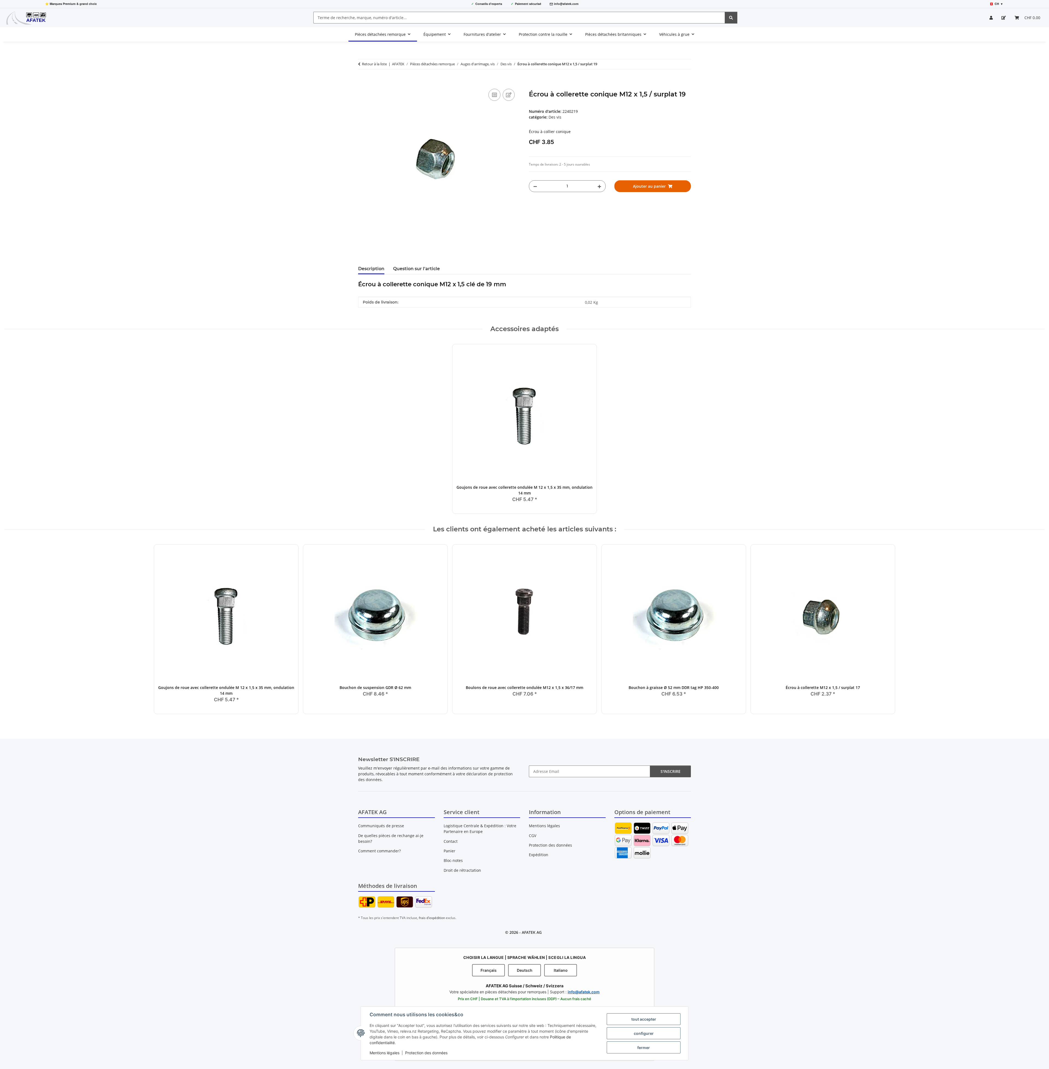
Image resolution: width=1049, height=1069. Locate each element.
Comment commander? (379, 850)
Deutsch (524, 970)
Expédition (538, 854)
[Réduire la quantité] (535, 186)
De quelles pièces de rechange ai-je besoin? (390, 838)
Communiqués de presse (381, 825)
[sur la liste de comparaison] (494, 95)
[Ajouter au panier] (362, 81)
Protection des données (426, 1052)
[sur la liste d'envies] (509, 95)
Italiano (561, 970)
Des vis (555, 117)
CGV (532, 835)
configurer (644, 1033)
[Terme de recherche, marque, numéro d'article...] (731, 17)
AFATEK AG (532, 932)
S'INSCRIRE (670, 771)
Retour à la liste (374, 63)
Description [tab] (371, 268)
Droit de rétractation (462, 870)
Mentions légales (384, 1052)
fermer (643, 1047)
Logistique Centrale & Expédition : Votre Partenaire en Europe (480, 828)
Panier (449, 850)
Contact (451, 841)
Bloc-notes (453, 860)
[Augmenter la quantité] (599, 186)
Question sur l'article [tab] (416, 268)
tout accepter (643, 1019)
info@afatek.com (566, 4)
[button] (991, 17)
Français (489, 970)
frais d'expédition (432, 917)
